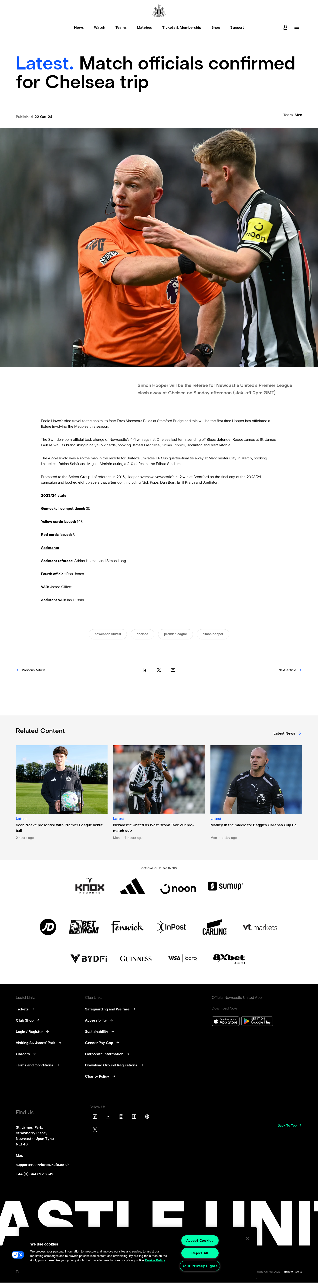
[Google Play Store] (257, 1021)
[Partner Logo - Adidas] (133, 886)
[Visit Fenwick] (127, 927)
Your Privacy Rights (200, 1265)
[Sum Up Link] (226, 886)
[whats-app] (173, 670)
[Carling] (214, 927)
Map (19, 1155)
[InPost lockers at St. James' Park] (171, 927)
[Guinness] (136, 958)
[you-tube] (108, 1116)
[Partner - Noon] (178, 886)
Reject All (199, 1253)
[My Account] (285, 27)
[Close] (247, 1238)
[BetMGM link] (84, 927)
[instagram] (121, 1116)
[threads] (147, 1116)
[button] (17, 1254)
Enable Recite (293, 1272)
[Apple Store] (226, 1021)
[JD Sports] (48, 927)
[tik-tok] (95, 1116)
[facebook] (145, 670)
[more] (296, 27)
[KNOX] (89, 886)
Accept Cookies (200, 1240)
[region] (138, 1253)
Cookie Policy (155, 1260)
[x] (159, 670)
